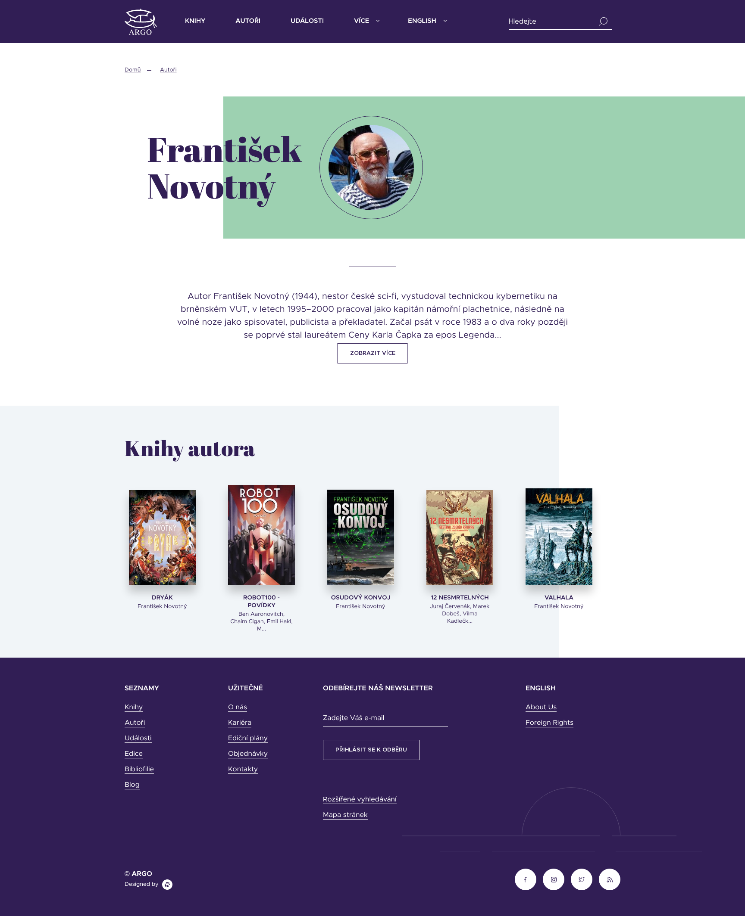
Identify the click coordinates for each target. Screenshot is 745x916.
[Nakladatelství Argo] (141, 22)
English (422, 21)
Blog (132, 785)
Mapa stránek (345, 815)
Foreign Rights (549, 723)
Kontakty (243, 769)
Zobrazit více (372, 353)
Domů (133, 70)
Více (361, 21)
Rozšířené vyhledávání (360, 799)
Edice (134, 754)
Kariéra (239, 723)
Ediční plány (248, 738)
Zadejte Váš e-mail (353, 718)
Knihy (195, 21)
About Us (541, 707)
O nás (237, 707)
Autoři (247, 21)
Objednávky (248, 754)
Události (307, 21)
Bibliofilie (139, 769)
